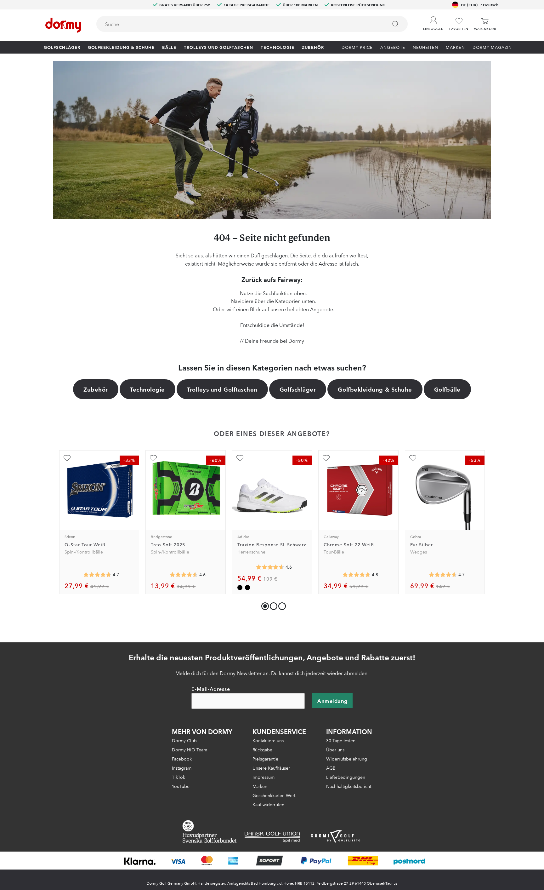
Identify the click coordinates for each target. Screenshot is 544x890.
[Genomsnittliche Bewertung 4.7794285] (356, 574)
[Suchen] (395, 24)
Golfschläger (62, 47)
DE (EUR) (479, 4)
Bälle (169, 47)
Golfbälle (447, 389)
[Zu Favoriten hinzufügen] (67, 458)
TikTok (178, 777)
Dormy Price (357, 47)
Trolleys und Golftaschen (218, 47)
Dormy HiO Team (189, 749)
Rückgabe (262, 749)
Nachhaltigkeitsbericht (348, 786)
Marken (455, 47)
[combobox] (252, 24)
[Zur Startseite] (63, 25)
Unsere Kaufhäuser (271, 768)
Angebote (392, 47)
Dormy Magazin (492, 47)
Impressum (263, 777)
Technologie (277, 47)
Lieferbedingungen (345, 777)
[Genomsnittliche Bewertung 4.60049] (270, 567)
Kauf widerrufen (268, 804)
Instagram (181, 768)
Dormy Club (184, 740)
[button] (433, 22)
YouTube (181, 786)
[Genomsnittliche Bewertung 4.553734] (184, 574)
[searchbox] (238, 24)
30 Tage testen (340, 740)
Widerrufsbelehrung (346, 758)
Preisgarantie (265, 758)
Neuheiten (425, 47)
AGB (331, 768)
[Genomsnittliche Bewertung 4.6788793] (443, 574)
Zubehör (313, 47)
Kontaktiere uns (268, 740)
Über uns (335, 749)
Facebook (182, 758)
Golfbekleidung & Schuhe (121, 47)
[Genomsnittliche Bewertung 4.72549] (97, 574)
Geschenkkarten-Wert (273, 795)
